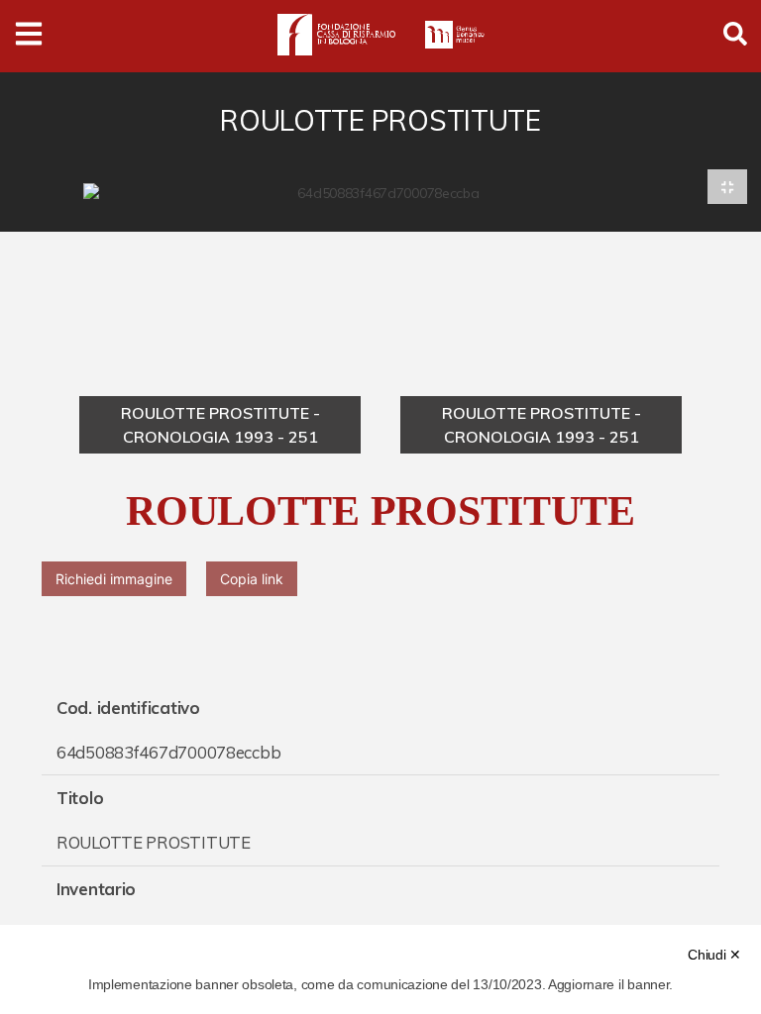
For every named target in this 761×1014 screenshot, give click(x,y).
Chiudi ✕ (714, 955)
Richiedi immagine (113, 578)
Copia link (251, 578)
